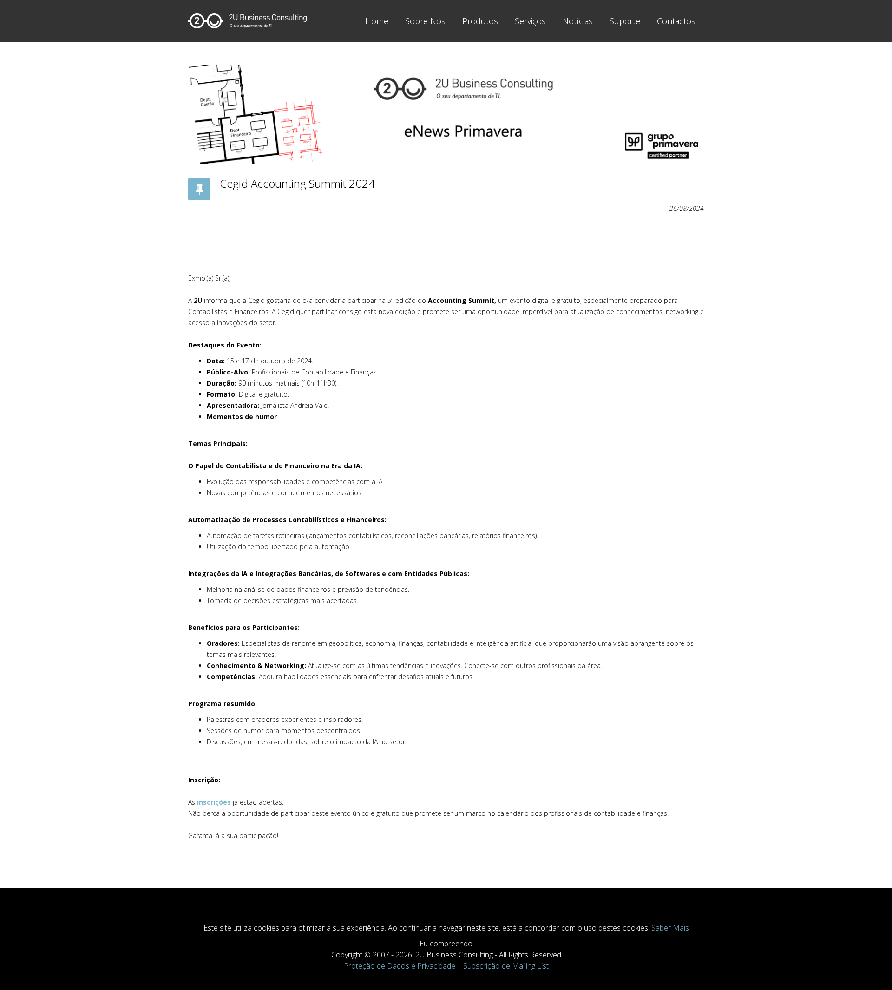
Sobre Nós (425, 20)
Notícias (578, 20)
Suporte (625, 20)
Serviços (530, 20)
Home (376, 20)
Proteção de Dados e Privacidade (399, 966)
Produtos (480, 20)
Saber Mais (670, 928)
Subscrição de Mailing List (506, 966)
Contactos (676, 20)
